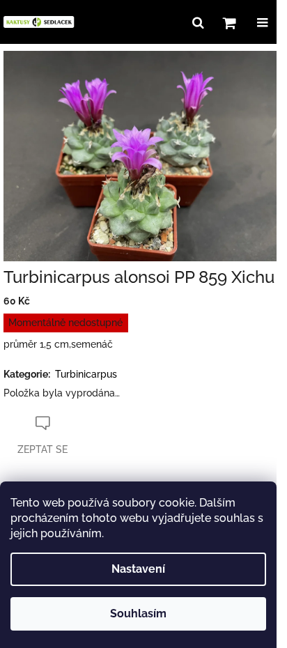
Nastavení (138, 569)
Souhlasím (138, 613)
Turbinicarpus (86, 374)
